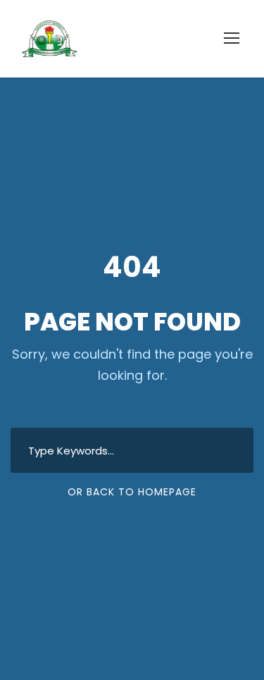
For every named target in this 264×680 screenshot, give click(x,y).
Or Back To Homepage (132, 492)
